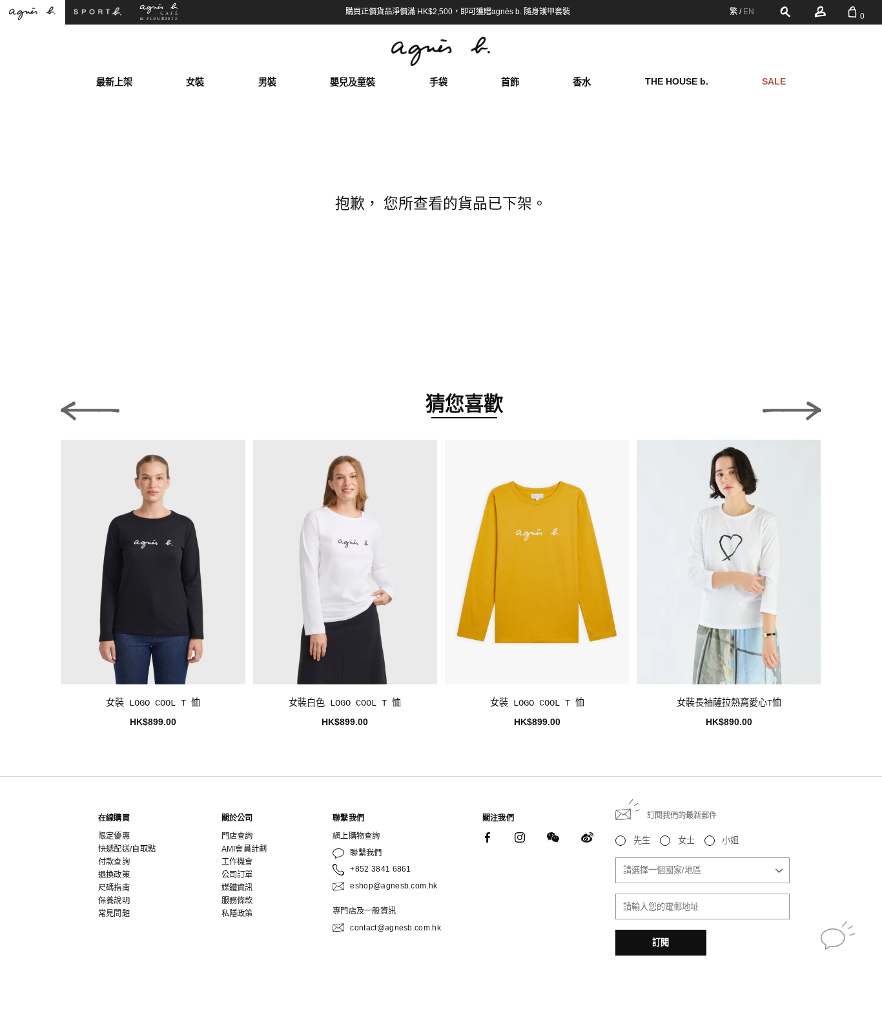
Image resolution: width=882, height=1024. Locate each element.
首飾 (510, 82)
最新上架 (114, 82)
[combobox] (702, 870)
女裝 (195, 82)
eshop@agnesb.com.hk (393, 885)
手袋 (438, 82)
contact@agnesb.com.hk (395, 927)
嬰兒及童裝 (352, 82)
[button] (90, 407)
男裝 (267, 82)
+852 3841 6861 (380, 869)
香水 (582, 82)
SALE (774, 81)
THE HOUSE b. (676, 81)
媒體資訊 (237, 887)
